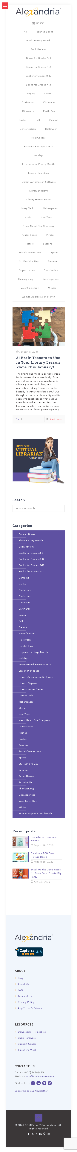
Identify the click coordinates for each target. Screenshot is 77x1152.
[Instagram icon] (48, 1134)
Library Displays (38, 191)
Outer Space (29, 235)
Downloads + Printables (32, 1032)
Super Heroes (27, 270)
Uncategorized (50, 279)
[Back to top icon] (38, 1118)
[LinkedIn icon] (40, 1134)
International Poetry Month (38, 164)
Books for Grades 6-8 (38, 67)
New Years (47, 217)
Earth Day (49, 111)
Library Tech (26, 208)
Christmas (28, 102)
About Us (23, 984)
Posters (29, 244)
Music (27, 217)
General (53, 120)
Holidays (38, 155)
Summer (53, 261)
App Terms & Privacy (30, 1008)
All (25, 32)
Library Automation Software (38, 182)
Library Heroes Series (38, 199)
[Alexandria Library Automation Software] (38, 12)
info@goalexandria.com (40, 1076)
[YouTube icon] (36, 1134)
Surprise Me (51, 270)
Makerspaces (50, 208)
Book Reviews (39, 49)
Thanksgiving (25, 279)
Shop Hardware (27, 1038)
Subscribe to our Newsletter (31, 1091)
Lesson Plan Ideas (38, 173)
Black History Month (38, 40)
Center (48, 93)
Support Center (27, 1044)
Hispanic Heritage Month (38, 146)
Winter (52, 288)
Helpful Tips (38, 138)
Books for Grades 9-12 (38, 76)
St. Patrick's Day (29, 261)
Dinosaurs (28, 111)
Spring (54, 252)
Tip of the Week (27, 1050)
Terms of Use (25, 996)
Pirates (50, 235)
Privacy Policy (26, 1002)
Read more (56, 419)
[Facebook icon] (28, 1134)
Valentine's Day (30, 288)
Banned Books (44, 32)
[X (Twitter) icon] (32, 1134)
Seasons (47, 244)
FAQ (20, 990)
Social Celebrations (30, 252)
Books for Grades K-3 (38, 85)
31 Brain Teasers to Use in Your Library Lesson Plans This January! (38, 362)
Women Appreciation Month (38, 297)
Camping (30, 93)
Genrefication (28, 129)
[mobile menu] (5, 5)
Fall (38, 120)
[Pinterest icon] (44, 1134)
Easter (22, 120)
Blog (20, 978)
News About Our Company (38, 226)
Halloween (51, 129)
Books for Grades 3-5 (38, 58)
